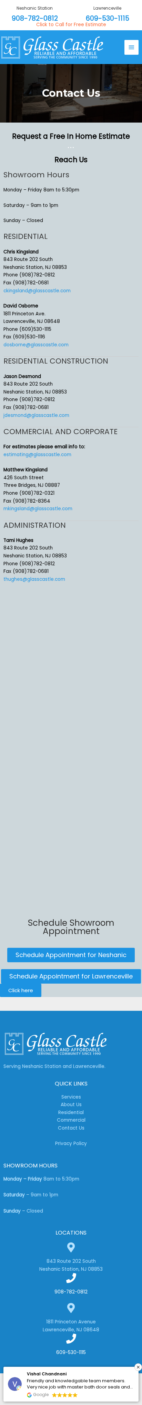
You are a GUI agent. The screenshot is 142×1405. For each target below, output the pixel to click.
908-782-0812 (35, 18)
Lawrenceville (107, 8)
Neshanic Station (35, 8)
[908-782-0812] (71, 1278)
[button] (138, 1367)
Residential (71, 1112)
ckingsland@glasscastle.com (37, 290)
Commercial (71, 1120)
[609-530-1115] (71, 1339)
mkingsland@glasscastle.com (37, 508)
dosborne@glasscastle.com (36, 345)
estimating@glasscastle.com (37, 454)
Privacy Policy (71, 1143)
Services (71, 1097)
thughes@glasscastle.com (34, 579)
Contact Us (71, 1128)
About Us (71, 1104)
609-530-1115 (107, 18)
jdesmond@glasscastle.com (36, 415)
